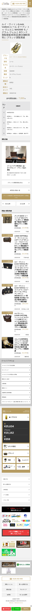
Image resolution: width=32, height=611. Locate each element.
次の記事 (22, 203)
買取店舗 (8, 589)
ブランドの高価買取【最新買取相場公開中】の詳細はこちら (16, 196)
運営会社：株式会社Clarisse (16, 602)
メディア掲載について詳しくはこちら (16, 532)
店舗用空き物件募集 (7, 392)
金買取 (9, 594)
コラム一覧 (6, 500)
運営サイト (4, 388)
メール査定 (6, 494)
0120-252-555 (20, 3)
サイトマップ (5, 370)
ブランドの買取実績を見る (15, 182)
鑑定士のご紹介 (5, 379)
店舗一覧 (5, 479)
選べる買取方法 (7, 484)
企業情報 (4, 383)
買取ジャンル (8, 584)
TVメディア (23, 589)
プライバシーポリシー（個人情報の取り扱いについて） (15, 401)
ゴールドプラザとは (7, 360)
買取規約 (4, 397)
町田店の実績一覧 (15, 190)
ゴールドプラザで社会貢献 (8, 365)
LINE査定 (5, 489)
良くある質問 (23, 594)
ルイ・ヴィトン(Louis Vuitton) (18, 57)
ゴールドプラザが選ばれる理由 (9, 374)
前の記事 (7, 203)
